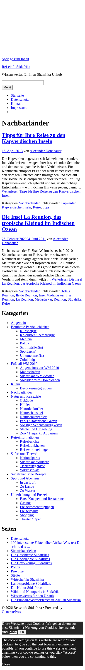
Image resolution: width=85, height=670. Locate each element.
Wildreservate (29, 470)
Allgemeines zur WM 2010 (39, 368)
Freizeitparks (29, 511)
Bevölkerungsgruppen (36, 388)
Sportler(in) (28, 351)
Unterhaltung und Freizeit (29, 495)
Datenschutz (20, 99)
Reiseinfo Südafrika (16, 67)
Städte (15, 575)
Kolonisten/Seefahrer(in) (37, 335)
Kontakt (16, 103)
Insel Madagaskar (51, 295)
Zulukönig (27, 359)
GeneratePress (12, 612)
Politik (24, 343)
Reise (37, 207)
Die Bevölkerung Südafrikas (31, 563)
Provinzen (18, 571)
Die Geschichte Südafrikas (30, 555)
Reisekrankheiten (32, 445)
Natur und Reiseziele (26, 396)
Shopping (27, 515)
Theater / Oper (30, 519)
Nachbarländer (29, 203)
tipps (46, 207)
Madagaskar (43, 299)
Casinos (25, 503)
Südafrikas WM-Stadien (37, 376)
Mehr (13, 632)
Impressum (19, 108)
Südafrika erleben (23, 551)
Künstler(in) (28, 331)
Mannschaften (30, 372)
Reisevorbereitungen (34, 450)
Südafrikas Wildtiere (34, 462)
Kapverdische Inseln (16, 207)
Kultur (15, 384)
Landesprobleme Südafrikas (31, 583)
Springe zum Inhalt (15, 59)
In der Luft (27, 482)
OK (22, 632)
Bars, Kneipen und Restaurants (42, 499)
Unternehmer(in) (32, 355)
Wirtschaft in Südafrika (27, 579)
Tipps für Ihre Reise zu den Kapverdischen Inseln (33, 138)
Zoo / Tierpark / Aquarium (39, 433)
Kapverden (68, 203)
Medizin (26, 339)
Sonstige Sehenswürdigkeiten (41, 425)
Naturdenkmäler (31, 409)
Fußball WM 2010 (24, 364)
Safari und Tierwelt (24, 454)
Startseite (17, 95)
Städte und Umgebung (36, 429)
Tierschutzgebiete (32, 466)
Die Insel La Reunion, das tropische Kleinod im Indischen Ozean (38, 223)
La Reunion (24, 299)
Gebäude (26, 400)
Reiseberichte (29, 441)
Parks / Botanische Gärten (38, 421)
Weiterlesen (42, 281)
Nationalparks (30, 458)
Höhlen (25, 405)
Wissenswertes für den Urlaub (32, 596)
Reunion (60, 299)
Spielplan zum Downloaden (40, 380)
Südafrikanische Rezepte (28, 474)
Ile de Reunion (26, 295)
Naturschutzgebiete (33, 417)
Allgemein (18, 323)
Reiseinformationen (25, 437)
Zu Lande (27, 486)
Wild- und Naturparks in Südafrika (35, 592)
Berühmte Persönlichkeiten (30, 327)
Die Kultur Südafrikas (26, 588)
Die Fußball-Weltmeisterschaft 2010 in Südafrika (46, 600)
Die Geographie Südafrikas (30, 559)
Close (6, 664)
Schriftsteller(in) (31, 347)
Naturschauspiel (31, 413)
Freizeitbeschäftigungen (37, 507)
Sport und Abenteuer (26, 478)
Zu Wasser (27, 490)
